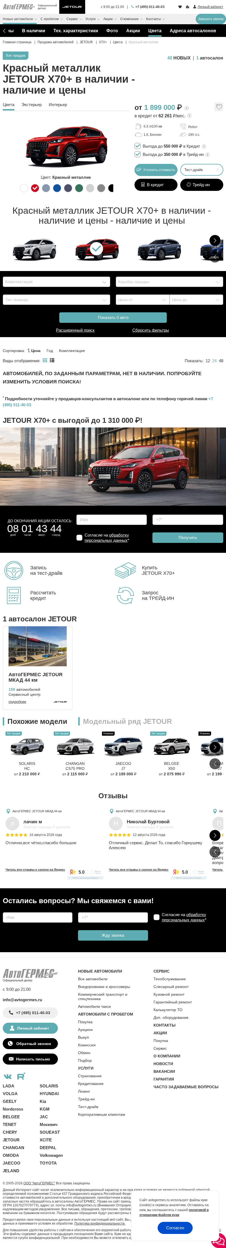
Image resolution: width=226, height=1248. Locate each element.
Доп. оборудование (171, 1017)
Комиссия (87, 1045)
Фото (112, 30)
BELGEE (11, 1116)
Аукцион (85, 1029)
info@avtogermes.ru (22, 999)
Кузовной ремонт (169, 994)
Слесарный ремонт (171, 986)
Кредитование (91, 1083)
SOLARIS (49, 1086)
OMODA (11, 1155)
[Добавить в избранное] (218, 108)
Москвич (49, 1124)
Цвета (155, 30)
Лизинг (84, 1091)
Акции (133, 30)
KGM (45, 1109)
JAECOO (11, 1163)
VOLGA (10, 1093)
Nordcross (13, 1109)
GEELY (10, 1101)
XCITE (46, 1140)
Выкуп (83, 1037)
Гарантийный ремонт (173, 1002)
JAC (44, 1116)
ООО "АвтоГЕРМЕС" (39, 1183)
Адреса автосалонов (193, 30)
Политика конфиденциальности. (99, 1223)
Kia (43, 1101)
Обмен (84, 1053)
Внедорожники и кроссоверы (104, 986)
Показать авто (113, 317)
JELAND (11, 1170)
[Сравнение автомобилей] (188, 7)
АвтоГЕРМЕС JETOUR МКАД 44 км (37, 811)
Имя (79, 512)
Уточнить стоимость (158, 170)
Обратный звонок (33, 1043)
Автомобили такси (94, 1006)
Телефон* (158, 512)
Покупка (85, 1022)
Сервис (160, 1048)
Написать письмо (33, 1059)
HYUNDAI (49, 1093)
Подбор (85, 1060)
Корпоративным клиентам (101, 1114)
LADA (8, 1086)
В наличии (33, 30)
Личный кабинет (33, 1028)
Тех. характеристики (75, 30)
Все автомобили (92, 979)
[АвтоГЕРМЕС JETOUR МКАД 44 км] (38, 646)
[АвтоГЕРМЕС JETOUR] (72, 7)
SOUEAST (50, 1132)
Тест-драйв (193, 170)
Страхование (90, 1076)
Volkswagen (51, 1155)
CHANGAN (13, 1147)
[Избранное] (180, 7)
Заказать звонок (211, 19)
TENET (9, 1124)
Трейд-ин (86, 1099)
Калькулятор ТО (168, 1010)
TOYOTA (48, 1163)
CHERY (10, 1132)
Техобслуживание (170, 979)
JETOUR (11, 1140)
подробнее (17, 702)
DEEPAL (48, 1147)
